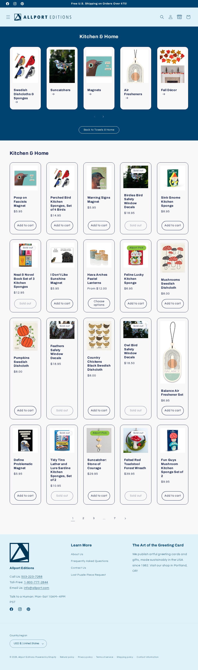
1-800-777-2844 (36, 582)
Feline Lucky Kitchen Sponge (134, 278)
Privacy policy (85, 657)
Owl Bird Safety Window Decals (131, 351)
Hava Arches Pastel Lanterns (97, 278)
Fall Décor (169, 90)
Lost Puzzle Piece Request (88, 575)
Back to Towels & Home (99, 129)
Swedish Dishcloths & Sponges (24, 94)
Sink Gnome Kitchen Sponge (170, 201)
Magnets (94, 90)
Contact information (147, 657)
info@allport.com (36, 587)
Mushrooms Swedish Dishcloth (170, 283)
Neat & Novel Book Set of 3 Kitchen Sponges (24, 280)
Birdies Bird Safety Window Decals (133, 201)
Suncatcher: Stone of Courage (97, 463)
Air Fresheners (133, 92)
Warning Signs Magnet (98, 199)
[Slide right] (103, 116)
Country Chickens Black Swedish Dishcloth (99, 363)
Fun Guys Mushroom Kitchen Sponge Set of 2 (172, 467)
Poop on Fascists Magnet (20, 201)
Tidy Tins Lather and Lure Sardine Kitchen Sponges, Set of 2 (61, 469)
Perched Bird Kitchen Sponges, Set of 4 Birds (61, 203)
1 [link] (73, 518)
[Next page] (125, 518)
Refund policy (67, 657)
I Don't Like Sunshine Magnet (59, 278)
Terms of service (104, 657)
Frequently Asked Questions (89, 561)
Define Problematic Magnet (23, 463)
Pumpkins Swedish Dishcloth (22, 361)
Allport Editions (26, 657)
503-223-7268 (31, 576)
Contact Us (78, 568)
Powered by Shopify (45, 657)
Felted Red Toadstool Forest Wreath (135, 463)
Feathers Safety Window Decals (57, 352)
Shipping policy (125, 657)
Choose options (99, 303)
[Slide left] (94, 116)
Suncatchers (60, 90)
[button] (8, 17)
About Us (77, 554)
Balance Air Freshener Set (172, 392)
